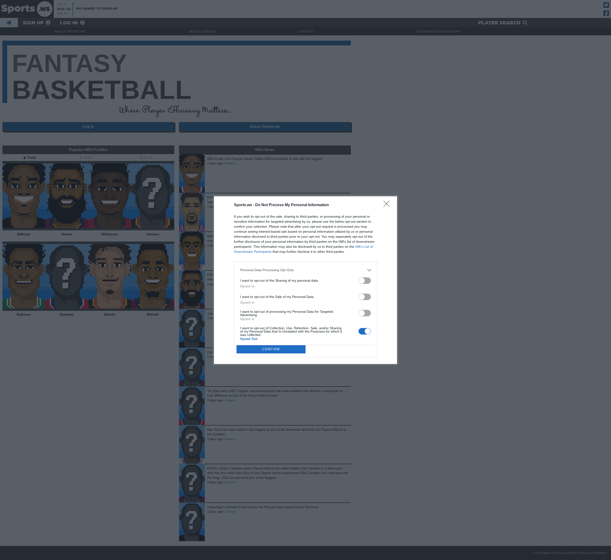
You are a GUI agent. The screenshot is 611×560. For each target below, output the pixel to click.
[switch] (364, 280)
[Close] (388, 205)
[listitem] (305, 270)
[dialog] (305, 280)
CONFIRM (271, 349)
